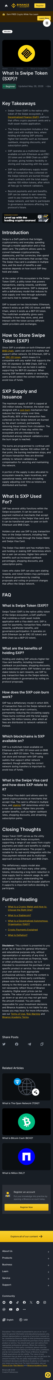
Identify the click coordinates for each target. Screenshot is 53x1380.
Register (40, 5)
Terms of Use (7, 1365)
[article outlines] (47, 23)
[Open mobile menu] (49, 5)
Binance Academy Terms (37, 1365)
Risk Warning (18, 1365)
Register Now (26, 1207)
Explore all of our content (24, 1236)
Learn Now (44, 18)
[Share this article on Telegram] (29, 1044)
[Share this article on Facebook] (16, 1044)
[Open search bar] (31, 5)
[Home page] (20, 5)
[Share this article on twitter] (4, 1044)
